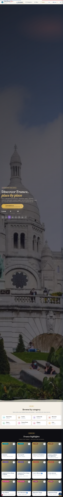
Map (37, 2)
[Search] (49, 2)
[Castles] (6, 217)
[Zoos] (25, 217)
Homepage (20, 2)
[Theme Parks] (19, 217)
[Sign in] (60, 2)
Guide (43, 2)
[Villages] (22, 217)
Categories (29, 2)
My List (54, 2)
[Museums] (12, 217)
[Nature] (16, 217)
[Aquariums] (2, 217)
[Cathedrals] (9, 217)
